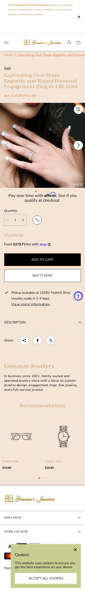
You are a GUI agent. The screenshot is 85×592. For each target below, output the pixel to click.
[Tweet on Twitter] (50, 340)
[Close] (75, 549)
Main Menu (13, 517)
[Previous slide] (6, 145)
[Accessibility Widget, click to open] (78, 296)
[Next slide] (78, 145)
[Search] (69, 42)
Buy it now (43, 275)
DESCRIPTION (15, 322)
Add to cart (42, 259)
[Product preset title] (21, 437)
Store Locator (15, 531)
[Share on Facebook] (37, 340)
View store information (30, 304)
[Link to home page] (30, 499)
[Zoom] (78, 109)
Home (8, 55)
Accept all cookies (45, 578)
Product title (10, 461)
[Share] (24, 340)
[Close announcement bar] (78, 16)
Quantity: (11, 211)
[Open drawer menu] (6, 42)
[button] (36, 191)
